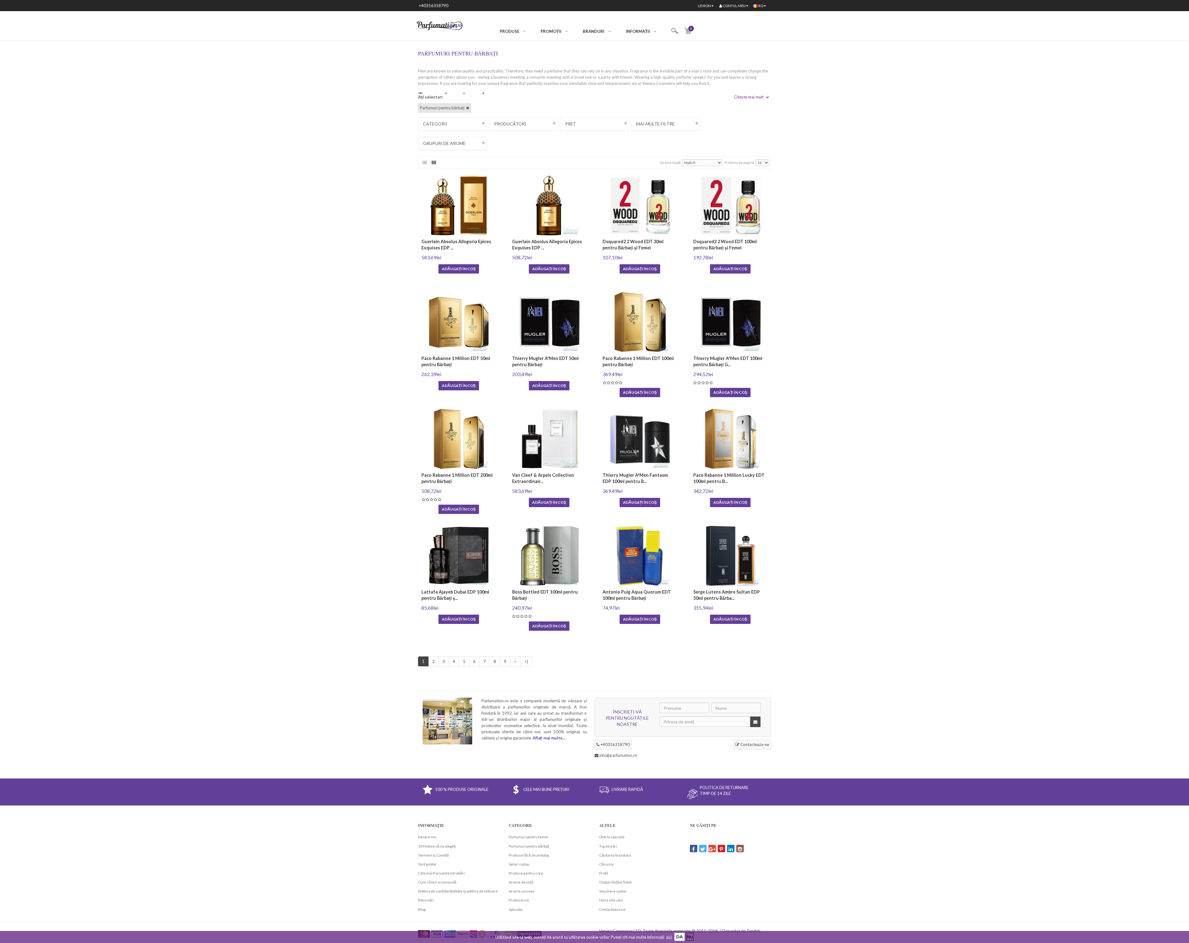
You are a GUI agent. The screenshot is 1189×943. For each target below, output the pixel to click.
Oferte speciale (612, 837)
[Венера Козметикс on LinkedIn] (730, 848)
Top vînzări (608, 846)
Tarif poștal (427, 864)
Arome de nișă (521, 882)
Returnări (426, 900)
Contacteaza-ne (754, 744)
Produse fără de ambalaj (529, 855)
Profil (603, 873)
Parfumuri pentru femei (528, 837)
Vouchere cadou (612, 891)
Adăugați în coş (459, 268)
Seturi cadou (519, 864)
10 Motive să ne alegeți (437, 846)
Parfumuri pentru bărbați (529, 846)
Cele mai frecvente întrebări (441, 873)
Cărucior (606, 864)
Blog (421, 909)
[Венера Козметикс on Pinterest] (721, 848)
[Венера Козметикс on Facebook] (693, 848)
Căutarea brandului (615, 855)
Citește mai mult (749, 96)
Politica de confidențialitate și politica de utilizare (458, 891)
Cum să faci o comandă (437, 882)
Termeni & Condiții (433, 855)
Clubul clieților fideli (615, 882)
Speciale (515, 909)
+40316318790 (433, 5)
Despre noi (427, 837)
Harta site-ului (611, 900)
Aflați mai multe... (549, 737)
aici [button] (669, 936)
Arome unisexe (521, 891)
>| (526, 661)
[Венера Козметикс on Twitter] (703, 848)
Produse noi (519, 900)
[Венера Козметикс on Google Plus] (712, 848)
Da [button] (679, 936)
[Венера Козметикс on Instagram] (740, 848)
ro (761, 6)
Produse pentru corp (526, 873)
